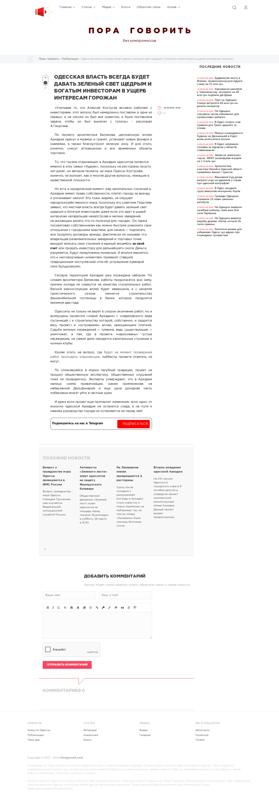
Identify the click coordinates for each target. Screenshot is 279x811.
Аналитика (91, 735)
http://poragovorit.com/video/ (206, 781)
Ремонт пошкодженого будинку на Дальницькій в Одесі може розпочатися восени (220, 136)
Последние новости (219, 67)
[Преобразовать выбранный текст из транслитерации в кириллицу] (128, 607)
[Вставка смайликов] (90, 607)
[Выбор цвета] (109, 607)
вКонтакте (202, 730)
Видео (144, 730)
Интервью (90, 730)
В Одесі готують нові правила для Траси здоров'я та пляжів (218, 125)
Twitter (200, 740)
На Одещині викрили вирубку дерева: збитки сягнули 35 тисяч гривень (219, 221)
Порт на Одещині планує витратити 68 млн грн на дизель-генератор (217, 103)
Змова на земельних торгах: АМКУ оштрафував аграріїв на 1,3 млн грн (219, 158)
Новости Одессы (39, 730)
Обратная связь (149, 7)
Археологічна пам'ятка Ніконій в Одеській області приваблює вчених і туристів (219, 169)
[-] (45, 82)
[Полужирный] (48, 607)
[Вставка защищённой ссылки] (103, 607)
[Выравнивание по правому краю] (84, 607)
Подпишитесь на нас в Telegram (77, 423)
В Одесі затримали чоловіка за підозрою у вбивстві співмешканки (217, 147)
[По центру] (78, 607)
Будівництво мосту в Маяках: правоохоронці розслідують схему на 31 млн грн (220, 80)
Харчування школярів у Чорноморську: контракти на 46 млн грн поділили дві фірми (219, 91)
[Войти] (245, 7)
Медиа (106, 7)
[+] (45, 77)
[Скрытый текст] (116, 607)
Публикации (36, 735)
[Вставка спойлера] (135, 607)
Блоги (125, 7)
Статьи (87, 7)
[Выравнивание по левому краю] (72, 607)
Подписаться (135, 424)
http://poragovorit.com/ (105, 781)
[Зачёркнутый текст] (65, 607)
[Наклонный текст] (53, 607)
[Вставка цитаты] (122, 607)
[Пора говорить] (40, 7)
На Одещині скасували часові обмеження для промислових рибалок (218, 114)
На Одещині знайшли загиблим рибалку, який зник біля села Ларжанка (219, 210)
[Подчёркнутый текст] (59, 607)
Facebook (202, 735)
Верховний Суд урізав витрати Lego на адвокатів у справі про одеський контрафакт (219, 180)
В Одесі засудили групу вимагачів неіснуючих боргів (218, 190)
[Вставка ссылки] (97, 607)
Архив (172, 7)
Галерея (145, 735)
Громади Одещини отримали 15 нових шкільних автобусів (217, 199)
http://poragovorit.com (168, 785)
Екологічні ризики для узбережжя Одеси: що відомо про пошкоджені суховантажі (219, 232)
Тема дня (34, 740)
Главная (65, 7)
